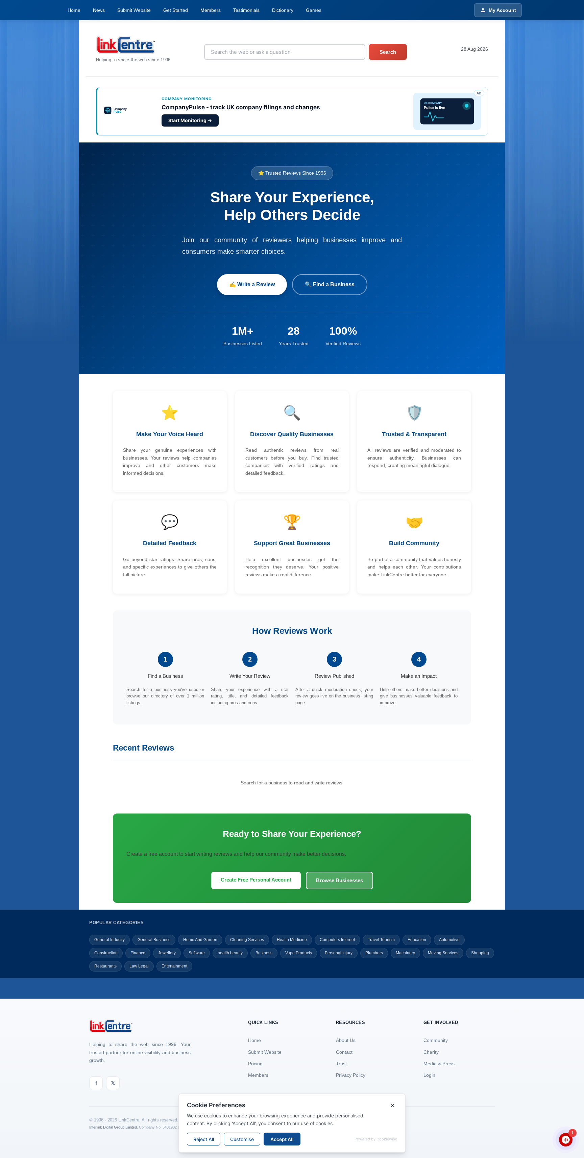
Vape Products (298, 953)
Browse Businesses (339, 880)
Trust (341, 1063)
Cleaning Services (247, 939)
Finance (137, 953)
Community (435, 1040)
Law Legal (139, 966)
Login (429, 1075)
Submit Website (134, 10)
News (99, 10)
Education (417, 939)
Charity (431, 1052)
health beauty (230, 953)
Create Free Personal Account (256, 880)
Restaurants (105, 966)
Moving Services (443, 953)
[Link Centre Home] (133, 45)
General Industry (109, 939)
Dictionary (282, 10)
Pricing (255, 1063)
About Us (346, 1040)
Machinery (405, 953)
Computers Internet (337, 939)
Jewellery (167, 953)
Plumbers (374, 953)
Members (210, 10)
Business (264, 953)
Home (74, 10)
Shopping (480, 953)
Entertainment (174, 966)
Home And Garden (200, 939)
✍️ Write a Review (252, 284)
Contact (344, 1052)
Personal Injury (338, 953)
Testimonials (246, 10)
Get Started (175, 10)
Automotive (449, 939)
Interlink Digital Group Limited (113, 1127)
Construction (106, 953)
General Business (154, 939)
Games (313, 10)
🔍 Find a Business (330, 284)
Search (388, 52)
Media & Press (439, 1063)
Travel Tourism (381, 939)
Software (197, 953)
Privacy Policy (350, 1075)
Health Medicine (292, 939)
